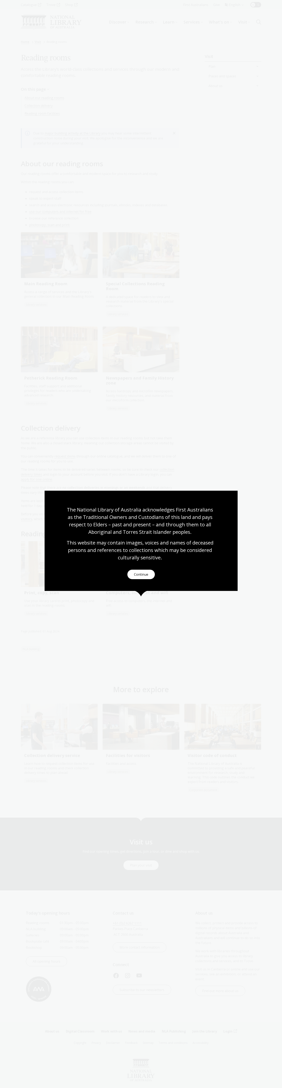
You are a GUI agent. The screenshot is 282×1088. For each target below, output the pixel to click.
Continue (141, 574)
